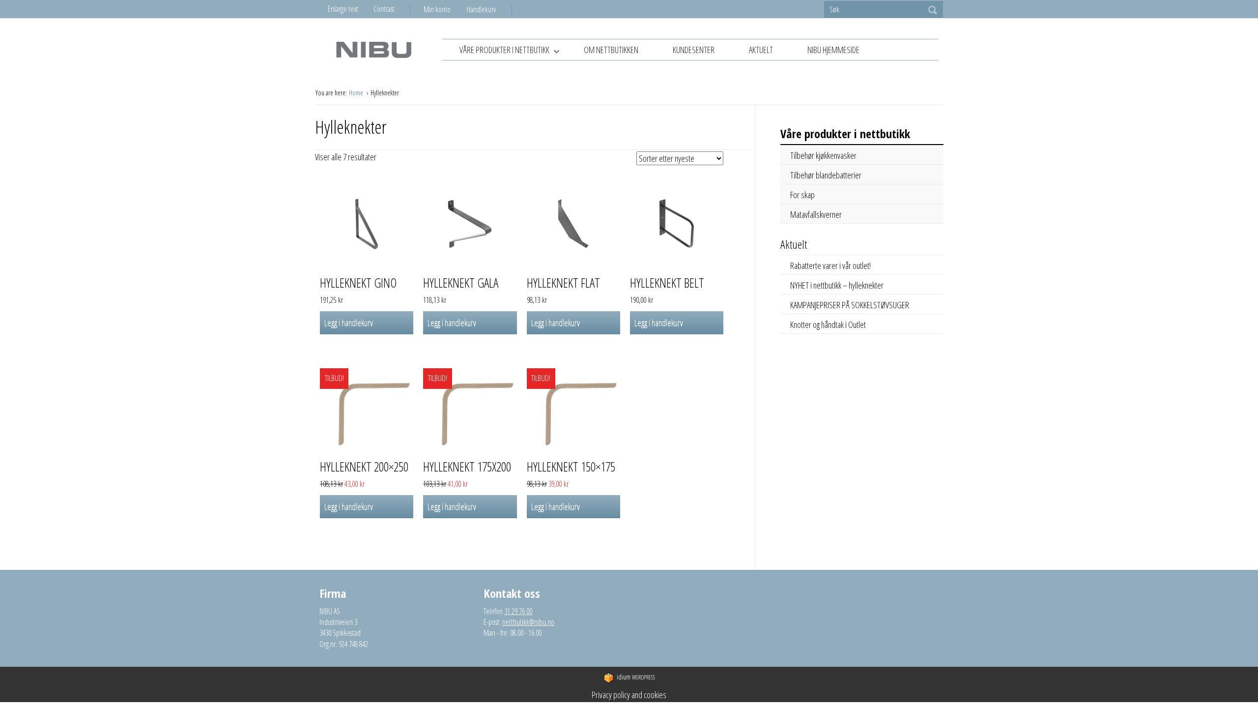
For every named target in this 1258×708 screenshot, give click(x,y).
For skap (802, 195)
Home (357, 92)
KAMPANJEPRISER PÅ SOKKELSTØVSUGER (849, 305)
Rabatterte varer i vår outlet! (830, 265)
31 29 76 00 (518, 611)
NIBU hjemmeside (833, 50)
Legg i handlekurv (348, 322)
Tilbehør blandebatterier (825, 175)
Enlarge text (343, 8)
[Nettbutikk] (373, 49)
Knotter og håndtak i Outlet (828, 324)
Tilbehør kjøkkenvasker (823, 155)
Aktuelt (761, 50)
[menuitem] (445, 9)
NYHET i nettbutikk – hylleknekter (837, 285)
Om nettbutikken (611, 50)
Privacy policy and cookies (629, 695)
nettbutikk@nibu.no (528, 622)
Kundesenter (694, 50)
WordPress (636, 676)
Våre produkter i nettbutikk (504, 50)
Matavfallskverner (816, 214)
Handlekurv (481, 9)
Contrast (384, 8)
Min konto (437, 9)
